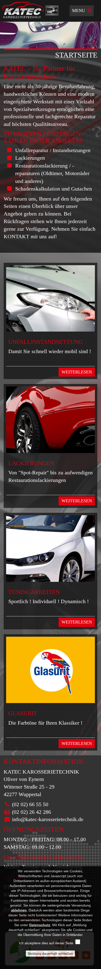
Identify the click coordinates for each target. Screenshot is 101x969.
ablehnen (19, 910)
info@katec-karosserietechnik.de (47, 819)
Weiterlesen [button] (77, 372)
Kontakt (16, 236)
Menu (83, 12)
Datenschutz (39, 925)
